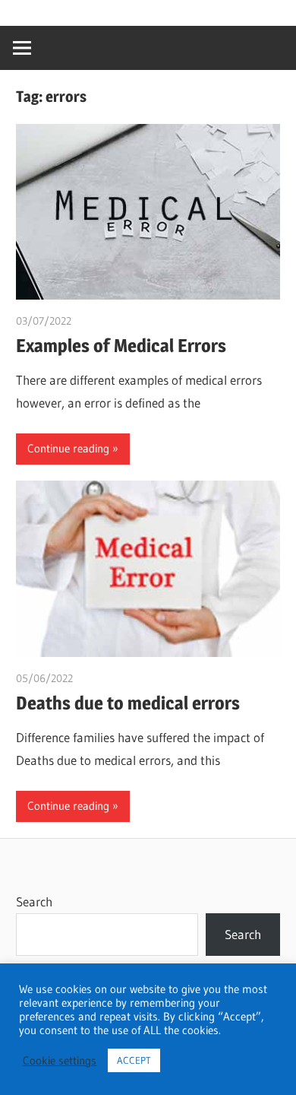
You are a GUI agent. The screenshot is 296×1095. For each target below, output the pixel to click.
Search (34, 901)
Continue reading (68, 448)
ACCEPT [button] (134, 1060)
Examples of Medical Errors (121, 346)
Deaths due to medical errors (128, 703)
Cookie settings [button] (59, 1061)
